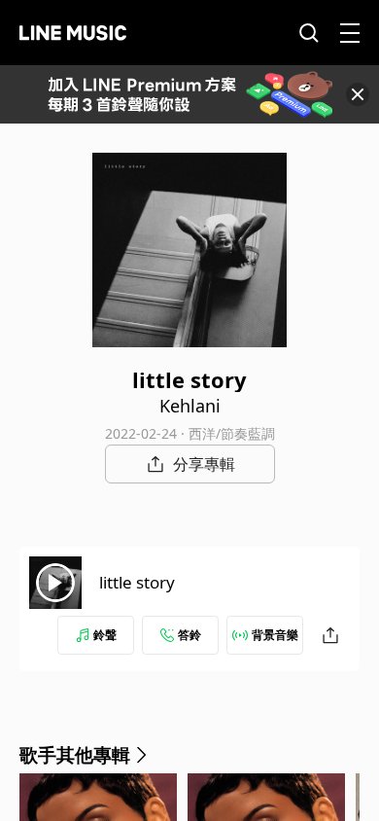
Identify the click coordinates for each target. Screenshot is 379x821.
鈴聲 (105, 634)
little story (137, 582)
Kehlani (190, 405)
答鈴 (189, 634)
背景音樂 (275, 634)
